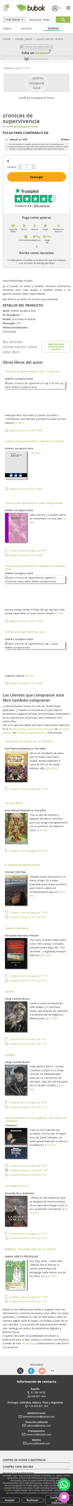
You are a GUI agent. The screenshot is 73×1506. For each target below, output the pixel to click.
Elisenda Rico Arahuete (19, 1193)
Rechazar (32, 1500)
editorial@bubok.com (39, 1425)
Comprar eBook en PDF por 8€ (27, 917)
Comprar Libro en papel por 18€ (27, 1165)
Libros (7, 28)
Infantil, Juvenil (23, 39)
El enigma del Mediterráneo (22, 865)
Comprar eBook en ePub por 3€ (27, 1170)
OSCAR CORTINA (15, 872)
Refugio (10, 1054)
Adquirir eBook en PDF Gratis (25, 430)
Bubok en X (20, 1371)
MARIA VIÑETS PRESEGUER (21, 1256)
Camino (10, 991)
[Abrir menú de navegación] (68, 8)
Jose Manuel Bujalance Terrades (25, 748)
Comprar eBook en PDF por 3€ (27, 1043)
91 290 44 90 (38, 1392)
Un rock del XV (14, 803)
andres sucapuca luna (36, 98)
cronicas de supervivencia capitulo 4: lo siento (34, 441)
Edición (26, 28)
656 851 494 (38, 1396)
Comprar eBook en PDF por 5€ (27, 1238)
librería (12, 729)
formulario (28, 1343)
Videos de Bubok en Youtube (42, 1371)
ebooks (22, 729)
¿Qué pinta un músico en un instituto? (29, 741)
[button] (56, 8)
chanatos (11, 1125)
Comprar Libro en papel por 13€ (27, 1297)
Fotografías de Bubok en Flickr (52, 1371)
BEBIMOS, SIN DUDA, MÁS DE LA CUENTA (30, 1249)
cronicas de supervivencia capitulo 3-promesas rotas (35, 567)
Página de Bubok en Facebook (31, 1371)
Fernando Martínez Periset (22, 935)
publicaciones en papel (41, 729)
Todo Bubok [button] (12, 19)
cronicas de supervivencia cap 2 (25, 631)
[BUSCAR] (63, 19)
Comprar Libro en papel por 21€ (27, 1233)
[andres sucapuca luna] (36, 83)
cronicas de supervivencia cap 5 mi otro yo (32, 371)
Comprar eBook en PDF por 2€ (27, 980)
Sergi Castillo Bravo (17, 998)
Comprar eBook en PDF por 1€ (27, 1301)
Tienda (6, 39)
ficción (26, 68)
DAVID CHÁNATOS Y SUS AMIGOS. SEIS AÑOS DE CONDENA (35, 1119)
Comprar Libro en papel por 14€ (27, 789)
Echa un (34, 53)
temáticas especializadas (30, 732)
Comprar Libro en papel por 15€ (27, 850)
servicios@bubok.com (38, 1434)
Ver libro (19, 422)
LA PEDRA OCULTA (16, 1186)
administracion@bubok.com (39, 1416)
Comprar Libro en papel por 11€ (27, 976)
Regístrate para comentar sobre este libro (56, 347)
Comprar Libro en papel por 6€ (27, 550)
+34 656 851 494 (38, 1406)
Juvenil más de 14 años (50, 39)
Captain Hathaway (16, 928)
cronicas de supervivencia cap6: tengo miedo (34, 503)
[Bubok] (30, 7)
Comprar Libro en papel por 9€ (27, 1039)
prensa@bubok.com (38, 1443)
